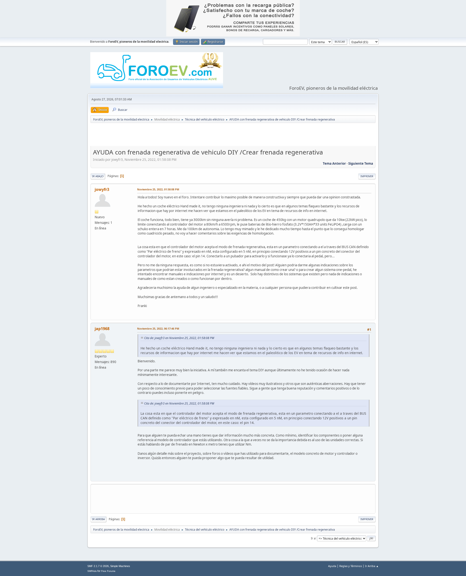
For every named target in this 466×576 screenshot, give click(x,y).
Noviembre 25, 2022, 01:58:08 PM (158, 189)
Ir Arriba (98, 519)
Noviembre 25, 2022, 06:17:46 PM (158, 328)
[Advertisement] (233, 135)
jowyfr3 (102, 189)
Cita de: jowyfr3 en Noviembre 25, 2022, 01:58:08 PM (179, 338)
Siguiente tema (360, 163)
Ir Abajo (98, 176)
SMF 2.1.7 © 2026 (98, 566)
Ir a (313, 538)
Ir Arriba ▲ (372, 566)
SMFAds (92, 571)
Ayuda (332, 566)
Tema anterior (334, 163)
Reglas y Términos (350, 566)
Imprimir (366, 176)
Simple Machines (120, 566)
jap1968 (102, 328)
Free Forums (108, 571)
